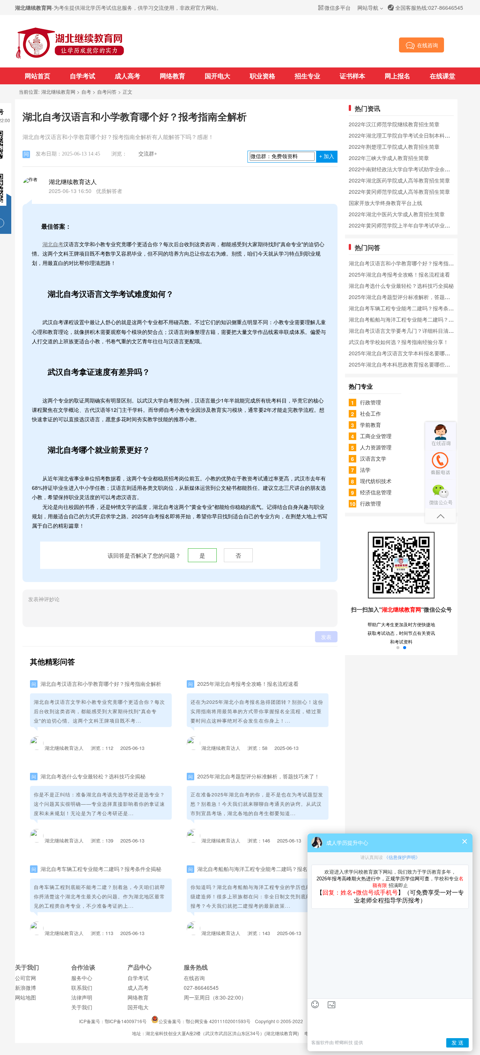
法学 (365, 469)
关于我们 (81, 1007)
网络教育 (172, 75)
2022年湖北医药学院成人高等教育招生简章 (399, 180)
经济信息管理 (376, 492)
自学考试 (82, 75)
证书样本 (352, 75)
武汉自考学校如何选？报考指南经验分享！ (398, 342)
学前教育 (370, 424)
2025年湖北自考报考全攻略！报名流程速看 (247, 683)
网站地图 (25, 997)
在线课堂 (442, 75)
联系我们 (81, 987)
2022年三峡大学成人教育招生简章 (389, 158)
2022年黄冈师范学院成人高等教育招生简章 (399, 191)
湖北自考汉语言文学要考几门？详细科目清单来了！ (409, 330)
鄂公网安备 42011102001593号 (218, 1021)
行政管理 (370, 402)
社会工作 (370, 413)
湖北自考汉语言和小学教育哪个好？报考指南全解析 (100, 683)
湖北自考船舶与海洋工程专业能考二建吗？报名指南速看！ (265, 868)
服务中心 (81, 978)
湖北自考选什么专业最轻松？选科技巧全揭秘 (93, 776)
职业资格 (262, 75)
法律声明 (81, 997)
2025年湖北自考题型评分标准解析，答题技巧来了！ (258, 776)
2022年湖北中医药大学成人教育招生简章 (397, 214)
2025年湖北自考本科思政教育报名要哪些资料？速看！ (412, 364)
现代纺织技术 (376, 481)
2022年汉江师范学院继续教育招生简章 (394, 124)
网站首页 (37, 75)
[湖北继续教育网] (70, 58)
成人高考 (127, 75)
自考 (86, 91)
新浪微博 (25, 987)
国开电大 (217, 75)
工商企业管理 (376, 436)
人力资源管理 (376, 447)
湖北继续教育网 (58, 91)
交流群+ (147, 154)
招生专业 (307, 75)
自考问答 (107, 91)
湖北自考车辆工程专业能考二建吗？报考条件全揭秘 (100, 868)
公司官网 (25, 978)
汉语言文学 (373, 458)
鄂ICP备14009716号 (126, 1021)
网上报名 (397, 75)
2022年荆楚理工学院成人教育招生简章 (394, 146)
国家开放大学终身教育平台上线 (385, 203)
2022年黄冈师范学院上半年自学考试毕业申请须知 (407, 225)
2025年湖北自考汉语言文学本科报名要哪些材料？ (407, 353)
